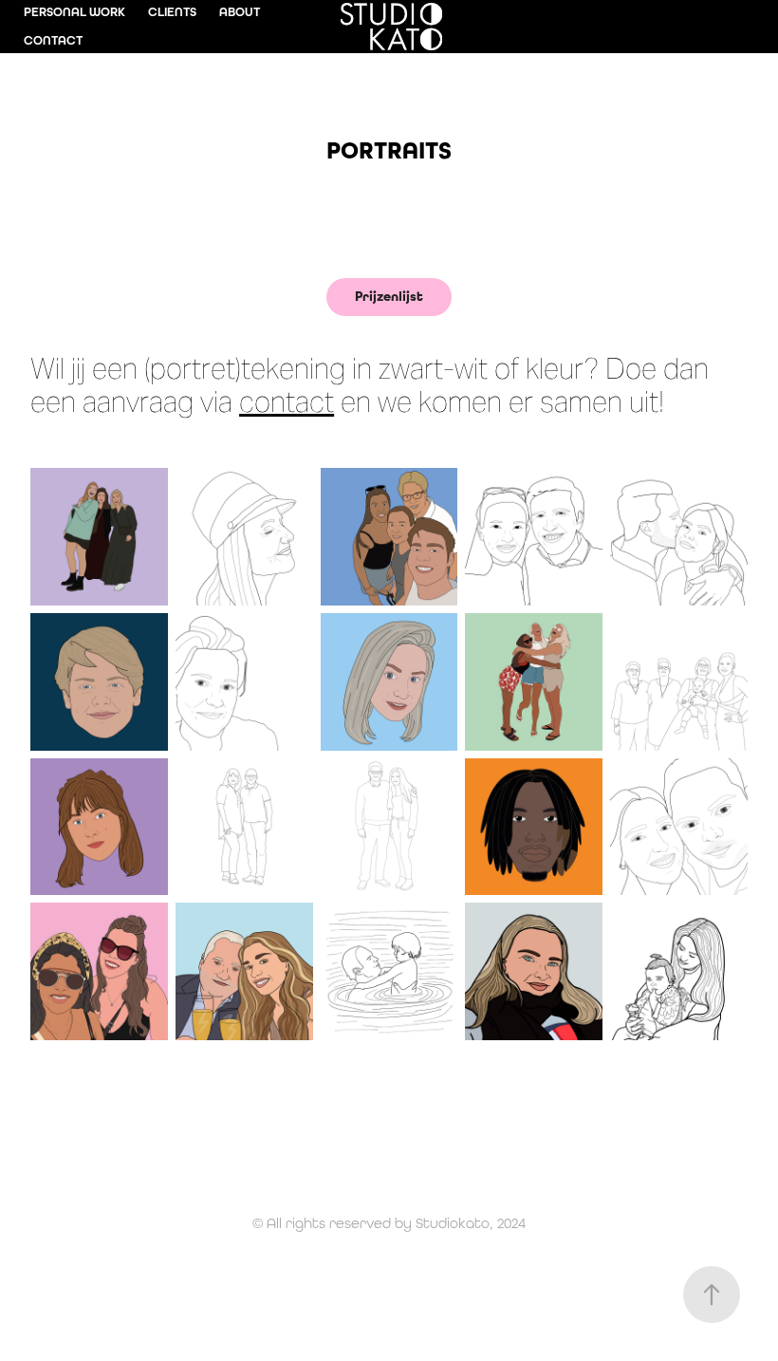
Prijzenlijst (389, 297)
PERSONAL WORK (74, 12)
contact (286, 401)
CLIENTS (172, 12)
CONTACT (53, 40)
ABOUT (239, 12)
